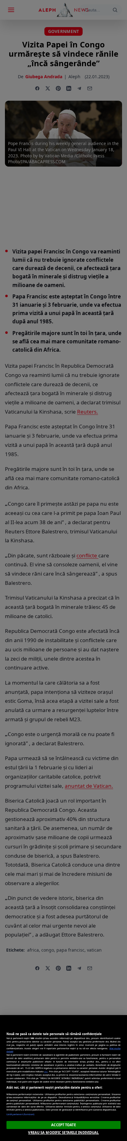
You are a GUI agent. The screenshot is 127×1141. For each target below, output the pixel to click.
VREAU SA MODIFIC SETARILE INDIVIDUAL (63, 1132)
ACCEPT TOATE (63, 1125)
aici (45, 1071)
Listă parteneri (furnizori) (20, 1114)
